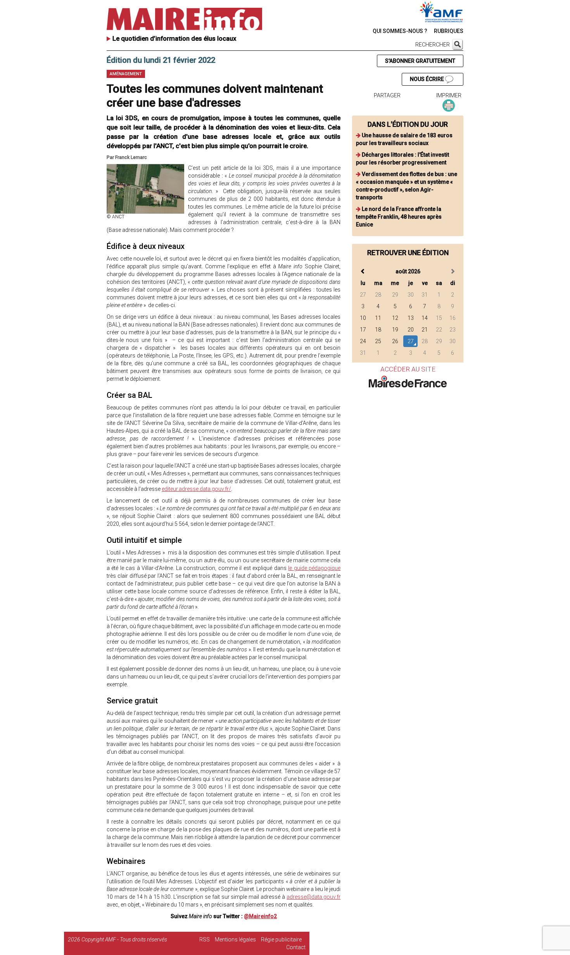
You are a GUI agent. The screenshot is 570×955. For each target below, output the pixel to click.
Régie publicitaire (281, 939)
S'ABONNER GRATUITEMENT (420, 61)
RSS (204, 939)
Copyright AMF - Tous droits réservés (124, 939)
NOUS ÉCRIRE (427, 79)
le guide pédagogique (314, 568)
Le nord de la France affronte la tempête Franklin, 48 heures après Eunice (399, 217)
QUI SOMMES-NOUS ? (400, 31)
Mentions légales (235, 939)
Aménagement (126, 73)
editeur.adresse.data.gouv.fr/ (196, 489)
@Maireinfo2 (260, 916)
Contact (296, 947)
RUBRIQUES (448, 31)
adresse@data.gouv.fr (313, 897)
